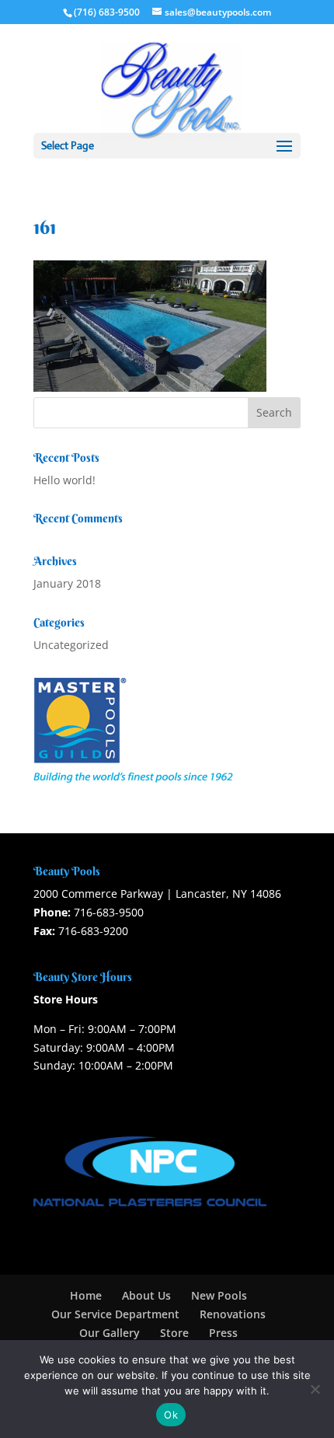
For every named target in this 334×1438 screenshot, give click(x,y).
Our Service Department (115, 1314)
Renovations (233, 1314)
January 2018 (67, 583)
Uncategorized (71, 644)
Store (174, 1332)
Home (86, 1295)
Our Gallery (109, 1332)
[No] (314, 1389)
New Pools (219, 1295)
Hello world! (64, 480)
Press (223, 1332)
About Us (146, 1295)
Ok (171, 1414)
